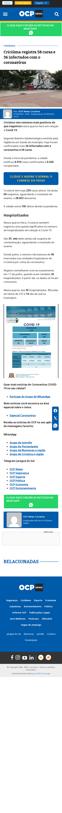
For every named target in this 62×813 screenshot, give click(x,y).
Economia (50, 600)
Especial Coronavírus (23, 415)
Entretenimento (32, 606)
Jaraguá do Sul (14, 633)
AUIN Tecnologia (43, 673)
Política (48, 606)
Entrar (7, 2)
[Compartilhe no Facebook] (55, 411)
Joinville (40, 633)
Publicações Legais (39, 612)
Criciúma (51, 633)
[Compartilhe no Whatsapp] (55, 426)
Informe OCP (19, 612)
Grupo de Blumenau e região (27, 450)
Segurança (12, 600)
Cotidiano (26, 600)
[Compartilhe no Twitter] (55, 418)
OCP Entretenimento (23, 488)
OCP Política (17, 480)
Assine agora (23, 2)
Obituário (47, 618)
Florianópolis (31, 640)
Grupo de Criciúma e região (27, 454)
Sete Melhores (18, 618)
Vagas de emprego (31, 624)
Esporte (38, 600)
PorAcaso (34, 618)
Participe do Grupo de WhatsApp (30, 396)
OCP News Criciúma (29, 111)
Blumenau (29, 633)
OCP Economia (19, 484)
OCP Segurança (19, 473)
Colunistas (15, 606)
